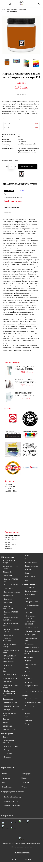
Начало (3, 9)
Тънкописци (29, 644)
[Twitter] (9, 810)
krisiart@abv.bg (15, 797)
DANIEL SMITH (10, 674)
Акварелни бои (8, 662)
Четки (27, 555)
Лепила (27, 671)
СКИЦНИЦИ (29, 587)
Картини (25, 675)
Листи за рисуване (31, 591)
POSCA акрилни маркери (9, 645)
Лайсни (27, 713)
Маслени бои (8, 572)
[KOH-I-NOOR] (13, 468)
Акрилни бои (22, 9)
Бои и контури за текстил (9, 714)
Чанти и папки (30, 577)
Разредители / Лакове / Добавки (11, 567)
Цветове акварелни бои (10, 670)
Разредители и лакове (12, 592)
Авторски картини (31, 686)
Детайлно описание (13, 201)
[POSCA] (30, 434)
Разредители (29, 559)
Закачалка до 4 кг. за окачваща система (24, 368)
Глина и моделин (31, 664)
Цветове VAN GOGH (11, 585)
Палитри (28, 569)
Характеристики (12, 207)
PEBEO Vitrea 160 (10, 702)
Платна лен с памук (11, 746)
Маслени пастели (32, 627)
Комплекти (8, 588)
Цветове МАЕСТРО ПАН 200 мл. (10, 11)
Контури (7, 710)
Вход (3, 782)
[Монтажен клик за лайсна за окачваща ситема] (9, 397)
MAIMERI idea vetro (11, 706)
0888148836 (15, 805)
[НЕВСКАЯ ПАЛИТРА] (30, 468)
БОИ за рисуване (12, 9)
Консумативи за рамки (33, 702)
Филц (27, 668)
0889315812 (15, 801)
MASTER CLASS (10, 575)
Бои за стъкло (8, 699)
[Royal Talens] (13, 419)
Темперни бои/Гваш (10, 678)
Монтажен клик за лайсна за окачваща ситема (24, 394)
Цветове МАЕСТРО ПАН (10, 580)
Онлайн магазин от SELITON (21, 860)
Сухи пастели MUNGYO (30, 617)
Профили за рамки (31, 699)
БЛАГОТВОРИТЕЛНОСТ (32, 691)
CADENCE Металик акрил (11, 625)
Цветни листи (30, 595)
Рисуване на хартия (29, 584)
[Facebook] (4, 810)
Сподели (10, 191)
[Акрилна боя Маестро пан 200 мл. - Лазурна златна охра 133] (21, 55)
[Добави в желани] (37, 159)
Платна (5, 737)
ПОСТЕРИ (28, 678)
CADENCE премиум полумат (11, 630)
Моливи (27, 598)
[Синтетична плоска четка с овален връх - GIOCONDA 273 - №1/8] (9, 384)
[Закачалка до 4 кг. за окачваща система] (9, 371)
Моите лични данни (22, 853)
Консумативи (29, 724)
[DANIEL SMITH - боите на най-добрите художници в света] (30, 419)
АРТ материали (7, 734)
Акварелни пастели (33, 631)
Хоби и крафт (27, 657)
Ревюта (7, 213)
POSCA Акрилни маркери (8, 562)
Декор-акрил (8, 635)
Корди (27, 717)
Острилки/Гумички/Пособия (31, 652)
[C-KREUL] (13, 450)
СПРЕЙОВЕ (7, 726)
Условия (24, 787)
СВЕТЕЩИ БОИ (9, 730)
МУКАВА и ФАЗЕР (32, 647)
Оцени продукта (9, 194)
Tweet (22, 191)
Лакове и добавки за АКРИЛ (11, 651)
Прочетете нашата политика (21, 847)
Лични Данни (27, 782)
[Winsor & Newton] (30, 450)
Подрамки (7, 757)
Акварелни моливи (33, 602)
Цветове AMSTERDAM (8, 607)
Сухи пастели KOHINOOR (30, 623)
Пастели (27, 609)
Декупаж (28, 660)
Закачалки (28, 720)
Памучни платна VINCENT (9, 742)
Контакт (24, 778)
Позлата (6, 722)
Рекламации (6, 778)
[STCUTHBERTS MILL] (13, 434)
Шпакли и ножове (31, 566)
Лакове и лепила (31, 562)
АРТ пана (28, 682)
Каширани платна (10, 750)
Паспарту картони (31, 706)
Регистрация (26, 774)
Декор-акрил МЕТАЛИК (8, 640)
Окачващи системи (29, 710)
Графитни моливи (32, 605)
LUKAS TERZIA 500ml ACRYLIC (9, 657)
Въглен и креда (30, 634)
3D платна (8, 753)
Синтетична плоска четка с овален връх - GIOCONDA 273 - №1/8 (25, 381)
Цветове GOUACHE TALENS (11, 686)
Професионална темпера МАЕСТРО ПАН (10, 693)
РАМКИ (25, 695)
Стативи (28, 573)
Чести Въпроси (7, 787)
